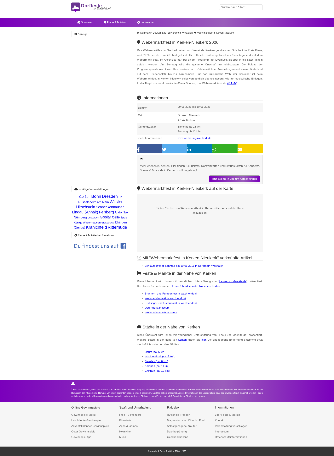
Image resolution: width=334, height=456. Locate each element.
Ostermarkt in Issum (157, 307)
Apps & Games (128, 425)
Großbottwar (107, 222)
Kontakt (219, 420)
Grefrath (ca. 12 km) (157, 370)
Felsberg (106, 212)
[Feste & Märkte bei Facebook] (100, 251)
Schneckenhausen (110, 207)
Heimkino (125, 431)
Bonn (96, 196)
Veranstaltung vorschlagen (231, 425)
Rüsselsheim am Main (93, 202)
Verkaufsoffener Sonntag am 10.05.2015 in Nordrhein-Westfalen (184, 265)
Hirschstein (85, 207)
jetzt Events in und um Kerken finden (234, 178)
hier (203, 339)
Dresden (110, 196)
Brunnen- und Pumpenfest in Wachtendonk (171, 293)
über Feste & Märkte (227, 414)
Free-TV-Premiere (130, 414)
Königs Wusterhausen (87, 222)
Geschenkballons (177, 436)
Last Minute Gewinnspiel (86, 420)
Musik (122, 436)
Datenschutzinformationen (231, 436)
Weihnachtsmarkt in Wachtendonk (165, 298)
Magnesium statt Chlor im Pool (185, 420)
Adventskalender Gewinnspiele (90, 425)
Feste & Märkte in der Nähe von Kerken (196, 286)
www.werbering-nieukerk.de (194, 138)
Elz (120, 197)
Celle (116, 217)
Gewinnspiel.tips (81, 436)
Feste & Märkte (116, 22)
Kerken (182, 339)
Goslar (105, 217)
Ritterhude (117, 227)
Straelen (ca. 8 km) (156, 361)
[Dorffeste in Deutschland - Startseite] (98, 7)
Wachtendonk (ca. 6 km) (160, 356)
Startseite (86, 22)
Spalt (124, 217)
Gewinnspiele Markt (83, 414)
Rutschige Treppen (178, 414)
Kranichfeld (96, 227)
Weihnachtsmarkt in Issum (161, 312)
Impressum (147, 22)
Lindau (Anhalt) (85, 212)
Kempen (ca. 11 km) (157, 365)
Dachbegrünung (177, 431)
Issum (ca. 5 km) (155, 351)
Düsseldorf (93, 217)
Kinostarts (125, 420)
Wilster (116, 201)
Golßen (84, 197)
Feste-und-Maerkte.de (232, 281)
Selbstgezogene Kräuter (182, 425)
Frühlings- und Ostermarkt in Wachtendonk (171, 303)
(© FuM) (232, 83)
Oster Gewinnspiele (83, 431)
